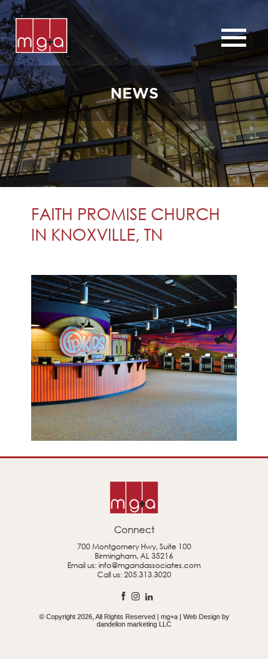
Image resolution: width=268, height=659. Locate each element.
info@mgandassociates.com (149, 565)
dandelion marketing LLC (134, 624)
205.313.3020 (147, 574)
